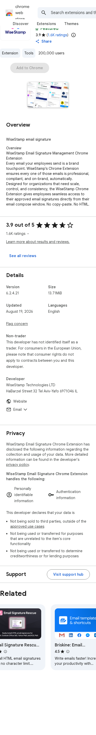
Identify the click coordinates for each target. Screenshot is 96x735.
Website (20, 401)
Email (17, 409)
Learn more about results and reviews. (38, 241)
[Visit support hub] (68, 574)
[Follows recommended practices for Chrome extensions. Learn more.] (37, 28)
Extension (10, 53)
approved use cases (27, 526)
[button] (48, 95)
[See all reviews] (22, 256)
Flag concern (17, 323)
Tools (28, 53)
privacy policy (17, 464)
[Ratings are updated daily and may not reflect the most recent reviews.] (73, 35)
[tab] (21, 23)
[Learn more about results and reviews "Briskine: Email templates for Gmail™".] (67, 651)
